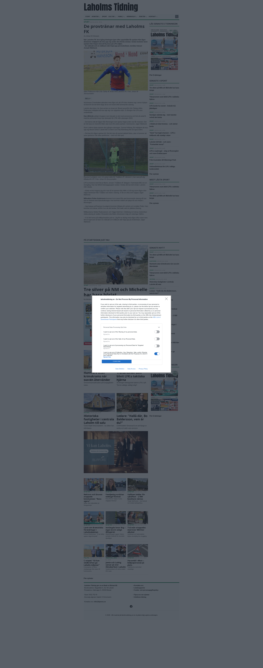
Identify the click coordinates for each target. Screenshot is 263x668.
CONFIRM (117, 361)
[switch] (157, 331)
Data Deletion (119, 369)
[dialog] (131, 334)
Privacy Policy (143, 369)
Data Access (131, 369)
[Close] (167, 299)
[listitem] (131, 327)
